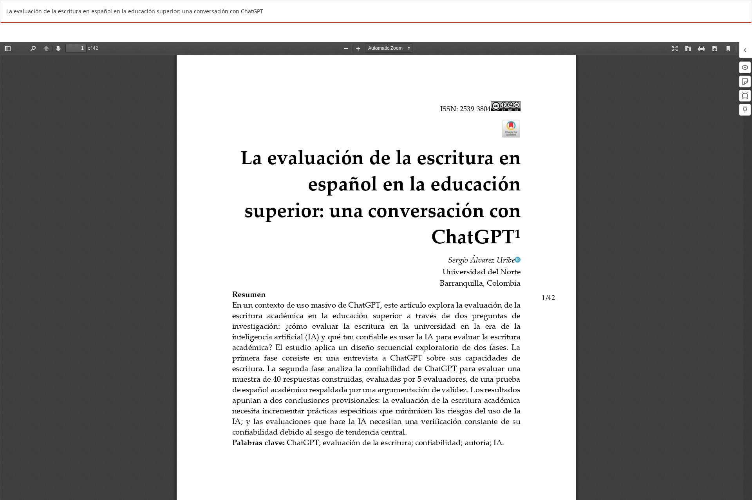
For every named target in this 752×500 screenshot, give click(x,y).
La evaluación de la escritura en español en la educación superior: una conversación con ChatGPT (134, 11)
